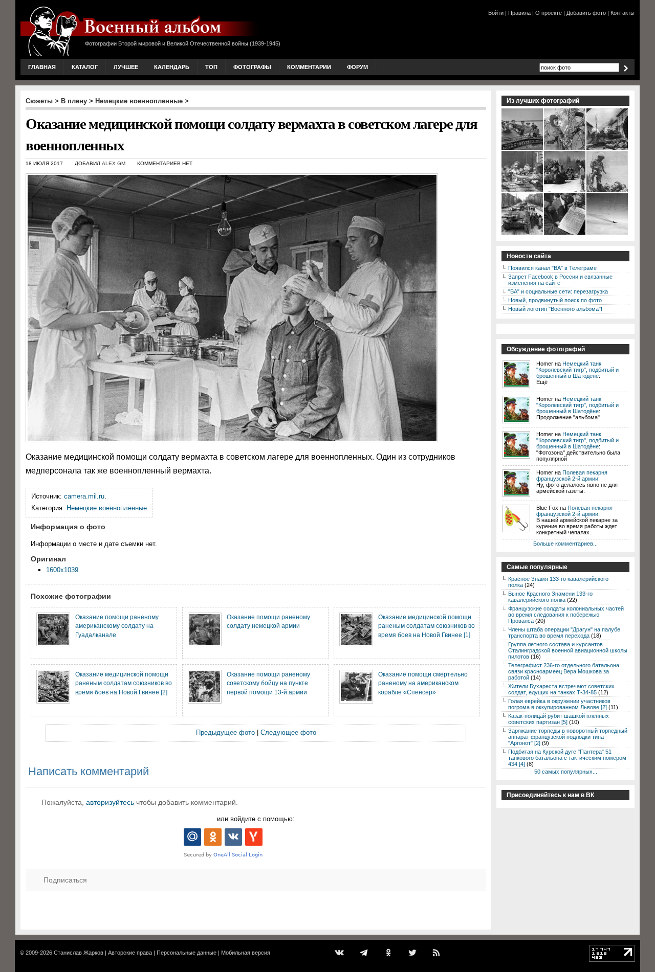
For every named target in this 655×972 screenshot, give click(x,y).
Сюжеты (39, 101)
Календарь (171, 67)
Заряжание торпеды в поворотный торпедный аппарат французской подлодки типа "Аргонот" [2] (567, 737)
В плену (74, 101)
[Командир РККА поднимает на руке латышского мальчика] (607, 191)
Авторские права (130, 953)
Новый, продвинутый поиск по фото (555, 300)
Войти (496, 13)
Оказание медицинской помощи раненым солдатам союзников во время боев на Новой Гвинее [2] (123, 683)
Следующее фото (288, 732)
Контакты (622, 13)
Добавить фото (586, 13)
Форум (357, 67)
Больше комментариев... (565, 543)
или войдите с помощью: (256, 819)
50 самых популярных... (565, 771)
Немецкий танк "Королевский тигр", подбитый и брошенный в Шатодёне (577, 369)
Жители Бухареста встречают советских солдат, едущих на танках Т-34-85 (561, 689)
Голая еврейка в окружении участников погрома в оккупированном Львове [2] (559, 704)
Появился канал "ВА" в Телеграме (552, 268)
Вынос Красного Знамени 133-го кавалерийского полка (550, 597)
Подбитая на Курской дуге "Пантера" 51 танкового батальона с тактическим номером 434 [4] (567, 758)
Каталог (85, 67)
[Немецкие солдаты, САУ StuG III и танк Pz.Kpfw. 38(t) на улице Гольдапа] (607, 149)
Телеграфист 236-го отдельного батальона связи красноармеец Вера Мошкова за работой (563, 671)
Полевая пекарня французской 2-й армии (571, 475)
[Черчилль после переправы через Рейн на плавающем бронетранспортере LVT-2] (522, 149)
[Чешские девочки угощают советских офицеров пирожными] (522, 191)
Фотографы (252, 67)
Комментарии (309, 67)
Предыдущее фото (225, 732)
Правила (519, 13)
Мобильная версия (245, 953)
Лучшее (126, 67)
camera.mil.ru (84, 496)
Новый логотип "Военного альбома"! (555, 309)
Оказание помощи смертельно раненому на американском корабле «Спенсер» (423, 683)
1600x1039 (62, 570)
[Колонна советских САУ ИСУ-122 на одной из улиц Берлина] (522, 234)
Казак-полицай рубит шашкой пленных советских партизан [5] (558, 719)
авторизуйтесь (110, 802)
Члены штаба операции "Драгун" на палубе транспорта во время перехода (564, 632)
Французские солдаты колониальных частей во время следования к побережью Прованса (566, 614)
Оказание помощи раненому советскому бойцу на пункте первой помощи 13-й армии (268, 683)
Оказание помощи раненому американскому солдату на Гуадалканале (117, 626)
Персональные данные (186, 953)
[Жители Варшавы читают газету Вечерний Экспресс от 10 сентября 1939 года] (565, 234)
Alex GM (113, 163)
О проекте (548, 13)
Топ (211, 67)
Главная (42, 67)
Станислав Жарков (78, 953)
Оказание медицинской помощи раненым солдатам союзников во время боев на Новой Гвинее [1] (426, 626)
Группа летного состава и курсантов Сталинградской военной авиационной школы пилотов (567, 650)
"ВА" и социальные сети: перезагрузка (558, 291)
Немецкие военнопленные (139, 101)
